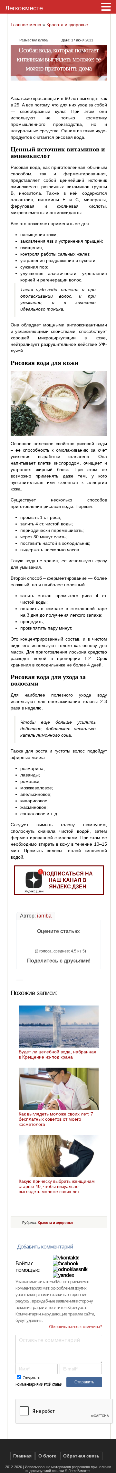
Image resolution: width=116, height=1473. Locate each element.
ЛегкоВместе (79, 1471)
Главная (22, 1455)
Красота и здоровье (67, 24)
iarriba (44, 915)
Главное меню (26, 24)
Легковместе (24, 8)
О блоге (47, 1455)
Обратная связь (81, 1455)
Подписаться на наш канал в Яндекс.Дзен (68, 880)
